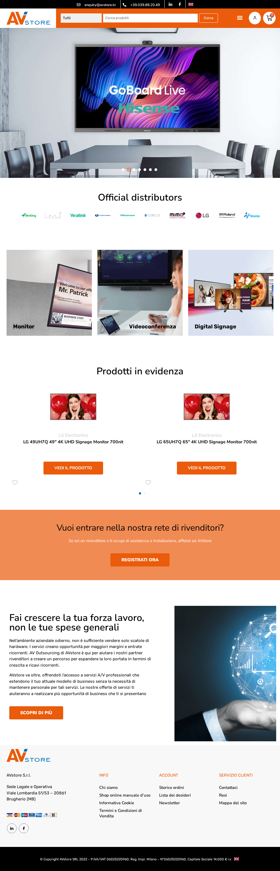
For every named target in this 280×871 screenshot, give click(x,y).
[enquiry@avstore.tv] (78, 5)
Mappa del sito (233, 803)
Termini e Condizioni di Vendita (120, 813)
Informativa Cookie (116, 803)
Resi (223, 795)
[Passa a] (190, 4)
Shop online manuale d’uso (124, 795)
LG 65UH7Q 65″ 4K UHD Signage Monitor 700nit (207, 442)
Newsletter (169, 803)
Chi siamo (108, 787)
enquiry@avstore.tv (100, 4)
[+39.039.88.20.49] (124, 5)
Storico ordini (171, 787)
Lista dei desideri (175, 795)
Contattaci (228, 787)
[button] (239, 17)
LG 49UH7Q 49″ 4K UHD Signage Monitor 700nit (73, 442)
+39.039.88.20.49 (145, 4)
